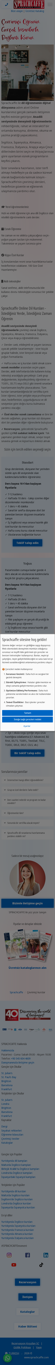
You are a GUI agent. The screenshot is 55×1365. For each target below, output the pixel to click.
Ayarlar (26, 726)
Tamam (27, 712)
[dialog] (27, 682)
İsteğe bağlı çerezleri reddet (27, 719)
